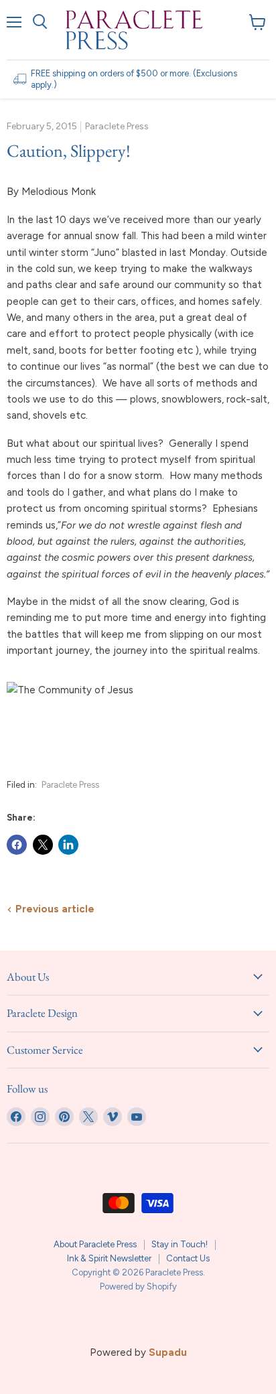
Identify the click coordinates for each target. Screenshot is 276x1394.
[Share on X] (43, 845)
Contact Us (188, 1258)
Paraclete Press (70, 785)
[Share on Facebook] (17, 845)
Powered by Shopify (138, 1286)
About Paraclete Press (95, 1244)
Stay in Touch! (179, 1244)
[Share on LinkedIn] (68, 845)
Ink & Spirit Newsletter (109, 1258)
